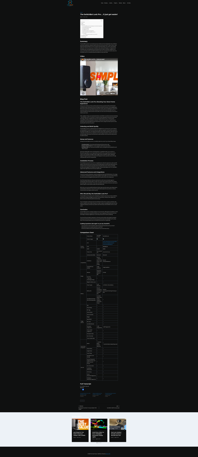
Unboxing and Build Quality (87, 27)
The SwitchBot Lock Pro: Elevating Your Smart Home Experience (92, 26)
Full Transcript (83, 36)
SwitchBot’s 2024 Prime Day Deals (113, 407)
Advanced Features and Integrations (88, 30)
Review (81, 12)
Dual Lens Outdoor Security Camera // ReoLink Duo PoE (116, 434)
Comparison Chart (84, 35)
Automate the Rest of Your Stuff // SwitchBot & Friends (85, 394)
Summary (83, 22)
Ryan (81, 16)
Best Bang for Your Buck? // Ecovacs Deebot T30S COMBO (88, 408)
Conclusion (84, 33)
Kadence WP (108, 453)
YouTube (129, 3)
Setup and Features (86, 28)
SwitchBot (82, 400)
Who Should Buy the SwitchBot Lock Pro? (89, 32)
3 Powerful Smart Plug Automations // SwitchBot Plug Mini (110, 394)
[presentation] (80, 424)
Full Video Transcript (85, 386)
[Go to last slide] (73, 430)
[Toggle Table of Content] (101, 20)
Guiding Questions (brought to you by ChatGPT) (91, 34)
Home (102, 3)
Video (82, 23)
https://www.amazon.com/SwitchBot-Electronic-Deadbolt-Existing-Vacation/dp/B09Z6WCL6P (110, 243)
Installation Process (86, 29)
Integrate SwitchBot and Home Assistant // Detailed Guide (97, 394)
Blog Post (83, 24)
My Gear (120, 3)
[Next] (124, 430)
